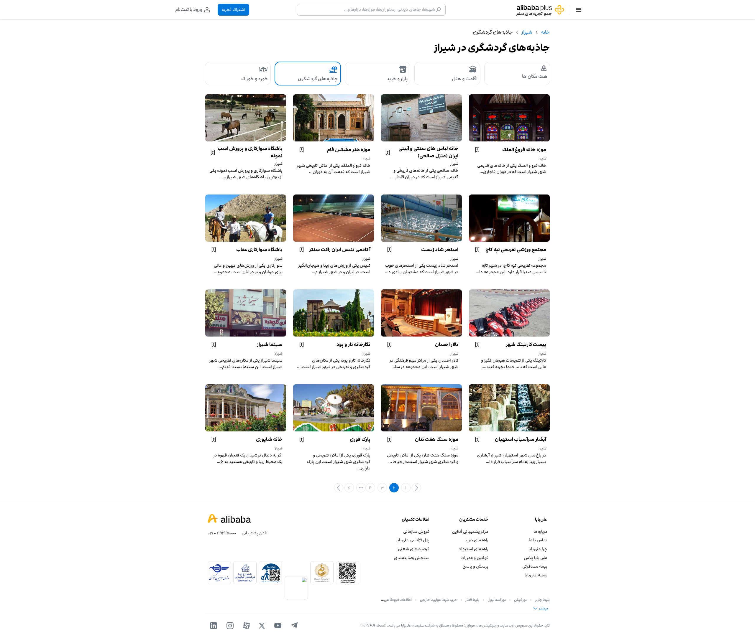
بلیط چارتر (542, 599)
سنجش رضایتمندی (411, 558)
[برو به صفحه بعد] (338, 487)
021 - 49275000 (222, 533)
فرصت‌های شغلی (413, 549)
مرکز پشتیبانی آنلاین (470, 531)
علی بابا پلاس (535, 558)
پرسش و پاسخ (475, 566)
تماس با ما (538, 540)
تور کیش (520, 599)
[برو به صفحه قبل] (416, 487)
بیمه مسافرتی (534, 566)
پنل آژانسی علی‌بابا (412, 540)
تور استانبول (497, 599)
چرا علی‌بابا (537, 549)
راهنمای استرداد (473, 549)
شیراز (526, 32)
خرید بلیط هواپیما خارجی (438, 599)
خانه (545, 32)
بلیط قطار (472, 599)
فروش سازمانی (416, 531)
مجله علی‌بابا (536, 575)
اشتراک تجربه (233, 9)
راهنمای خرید (476, 540)
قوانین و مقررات (474, 558)
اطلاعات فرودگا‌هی (398, 599)
